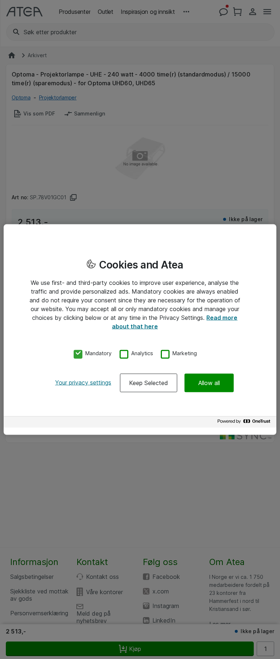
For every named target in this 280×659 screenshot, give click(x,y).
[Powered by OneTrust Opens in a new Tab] (245, 423)
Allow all (209, 383)
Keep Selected (148, 383)
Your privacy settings (83, 382)
